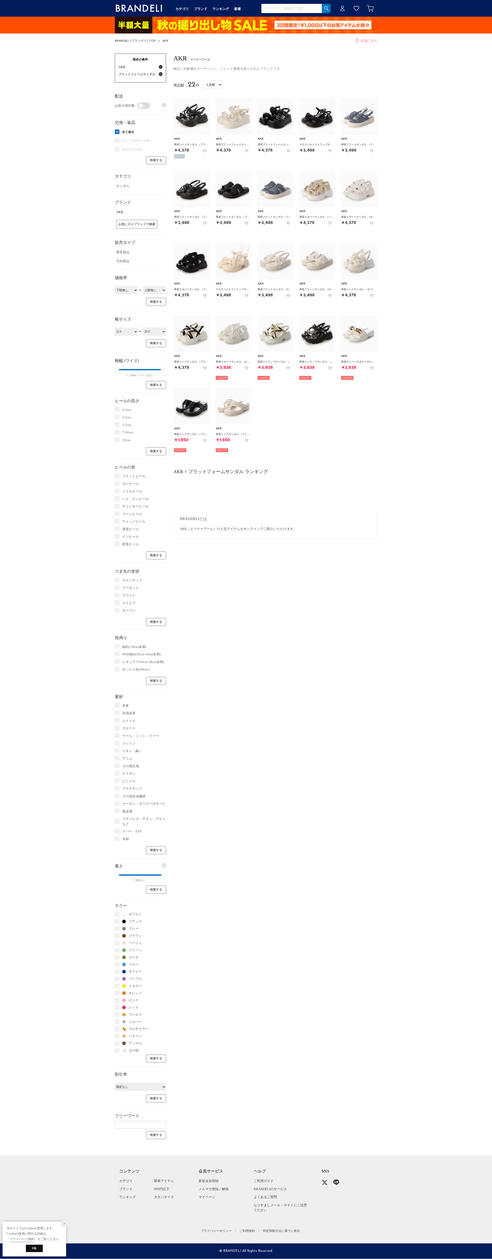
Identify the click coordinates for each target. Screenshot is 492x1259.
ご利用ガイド (264, 1181)
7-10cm (127, 432)
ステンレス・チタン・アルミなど (144, 821)
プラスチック (132, 788)
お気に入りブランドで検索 (136, 224)
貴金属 (127, 811)
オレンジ (135, 993)
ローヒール (130, 484)
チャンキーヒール (135, 506)
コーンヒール (132, 514)
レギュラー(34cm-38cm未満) (143, 662)
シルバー (135, 1022)
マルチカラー (139, 1029)
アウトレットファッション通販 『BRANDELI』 (139, 8)
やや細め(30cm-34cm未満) (141, 654)
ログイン (343, 8)
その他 (134, 1050)
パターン (135, 1036)
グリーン (135, 950)
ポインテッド (132, 580)
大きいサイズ (164, 1197)
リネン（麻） (132, 751)
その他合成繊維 (134, 796)
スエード (129, 728)
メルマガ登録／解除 (214, 1189)
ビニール (129, 781)
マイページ (207, 1197)
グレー (134, 928)
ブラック (135, 921)
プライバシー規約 (22, 1239)
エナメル (129, 721)
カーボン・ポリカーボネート (144, 804)
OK (34, 1248)
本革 (125, 706)
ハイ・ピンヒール (135, 499)
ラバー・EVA (132, 831)
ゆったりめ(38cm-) (136, 669)
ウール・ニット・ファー (140, 736)
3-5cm (126, 417)
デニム (127, 758)
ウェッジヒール (134, 521)
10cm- (126, 440)
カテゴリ (125, 1181)
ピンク (134, 1000)
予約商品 (122, 261)
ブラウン (135, 936)
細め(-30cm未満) (134, 647)
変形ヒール (130, 544)
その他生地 (130, 766)
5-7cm (126, 425)
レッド (134, 1007)
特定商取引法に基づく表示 (281, 1231)
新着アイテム (164, 1181)
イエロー (135, 986)
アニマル (135, 1043)
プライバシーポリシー (216, 1231)
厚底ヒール (130, 529)
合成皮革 (129, 713)
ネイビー (135, 971)
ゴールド (135, 1014)
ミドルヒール (132, 491)
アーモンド (130, 588)
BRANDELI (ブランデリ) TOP (135, 40)
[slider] (117, 369)
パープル (135, 979)
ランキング (127, 1197)
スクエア (129, 603)
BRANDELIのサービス (270, 1189)
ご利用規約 (247, 1231)
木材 (125, 839)
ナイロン (129, 773)
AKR (165, 40)
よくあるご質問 (265, 1197)
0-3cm (126, 410)
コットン (129, 743)
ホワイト (135, 914)
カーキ (134, 957)
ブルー (134, 964)
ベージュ (135, 943)
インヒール (130, 536)
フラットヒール (134, 476)
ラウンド (129, 595)
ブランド (125, 1189)
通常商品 (122, 252)
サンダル (122, 186)
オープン (129, 610)
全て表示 (128, 132)
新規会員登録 (209, 1181)
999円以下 (161, 1189)
